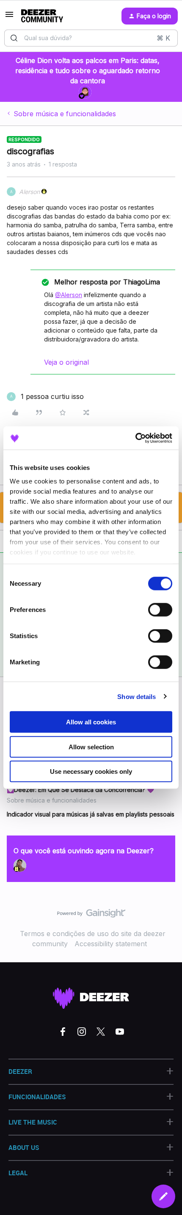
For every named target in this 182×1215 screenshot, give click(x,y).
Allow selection (91, 746)
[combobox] (91, 38)
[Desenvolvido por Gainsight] (91, 915)
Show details (136, 696)
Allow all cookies (91, 722)
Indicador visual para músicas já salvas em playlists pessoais (90, 814)
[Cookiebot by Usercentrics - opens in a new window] (135, 437)
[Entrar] (14, 38)
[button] (9, 17)
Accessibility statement (110, 943)
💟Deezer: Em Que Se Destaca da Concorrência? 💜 (80, 789)
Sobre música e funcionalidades (65, 113)
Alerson (29, 191)
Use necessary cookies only (91, 771)
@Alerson (68, 294)
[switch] (160, 610)
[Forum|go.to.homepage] (42, 16)
